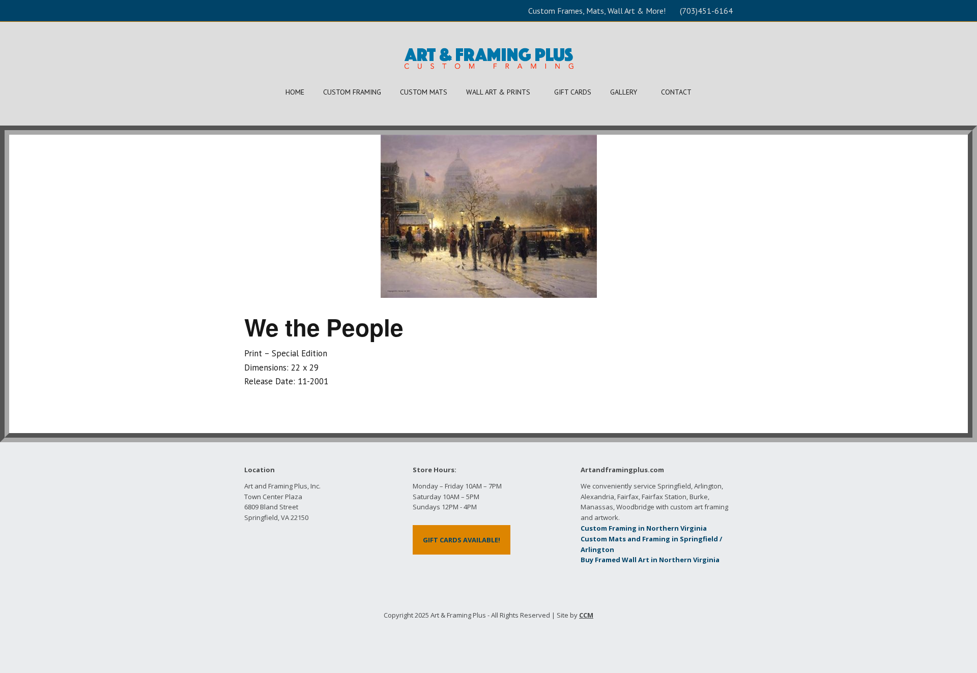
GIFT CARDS (572, 92)
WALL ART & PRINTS (498, 92)
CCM (586, 615)
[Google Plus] (496, 638)
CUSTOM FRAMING (352, 92)
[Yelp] (480, 638)
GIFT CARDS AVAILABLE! (461, 539)
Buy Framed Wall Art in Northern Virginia (650, 559)
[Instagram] (512, 638)
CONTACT (676, 92)
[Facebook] (465, 638)
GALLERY (623, 92)
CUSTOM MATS (423, 92)
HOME (294, 92)
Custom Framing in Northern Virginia (644, 528)
